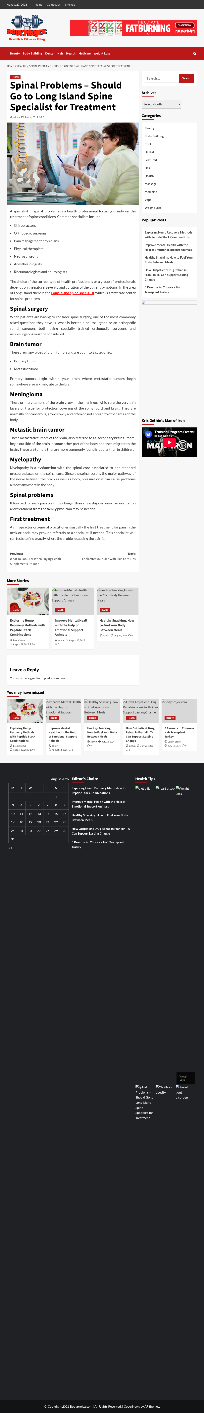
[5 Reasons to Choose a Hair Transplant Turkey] (179, 711)
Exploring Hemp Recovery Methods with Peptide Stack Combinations (27, 627)
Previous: (35, 559)
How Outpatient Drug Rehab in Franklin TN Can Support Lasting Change (166, 274)
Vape (148, 199)
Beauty (15, 53)
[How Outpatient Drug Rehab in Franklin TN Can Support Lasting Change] (141, 711)
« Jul (11, 848)
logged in (33, 678)
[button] (194, 53)
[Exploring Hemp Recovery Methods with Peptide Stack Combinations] (28, 601)
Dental (49, 53)
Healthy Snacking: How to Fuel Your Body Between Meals (169, 260)
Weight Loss (102, 53)
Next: (109, 556)
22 (56, 822)
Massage (151, 184)
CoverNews (132, 1406)
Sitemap (70, 4)
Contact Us (54, 4)
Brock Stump (19, 640)
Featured (151, 160)
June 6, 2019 (31, 117)
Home (38, 4)
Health (71, 53)
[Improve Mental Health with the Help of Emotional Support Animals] (73, 601)
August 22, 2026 (21, 644)
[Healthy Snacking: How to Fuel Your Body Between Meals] (117, 601)
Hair (60, 53)
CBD (148, 144)
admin (16, 117)
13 (39, 813)
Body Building (32, 53)
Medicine (84, 53)
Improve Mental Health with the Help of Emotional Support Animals (168, 247)
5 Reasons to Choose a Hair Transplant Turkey (163, 289)
